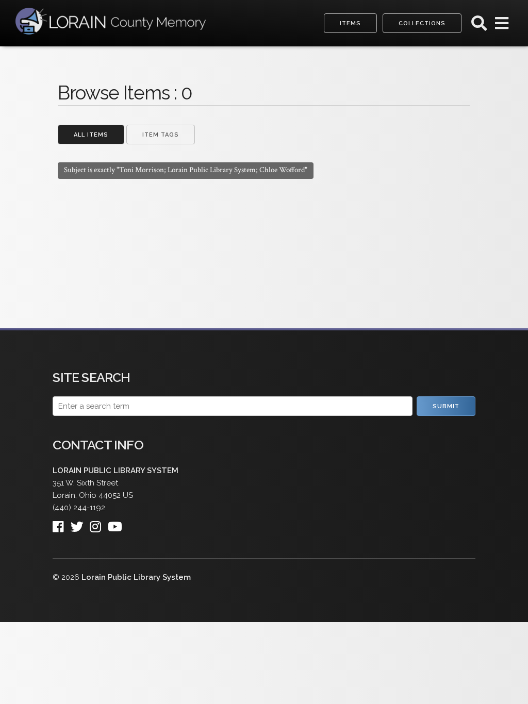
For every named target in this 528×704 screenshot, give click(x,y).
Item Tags (160, 134)
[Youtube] (118, 523)
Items (350, 23)
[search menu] (479, 26)
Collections (422, 23)
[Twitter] (80, 523)
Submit (446, 406)
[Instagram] (98, 523)
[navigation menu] (502, 26)
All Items (91, 134)
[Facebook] (61, 523)
